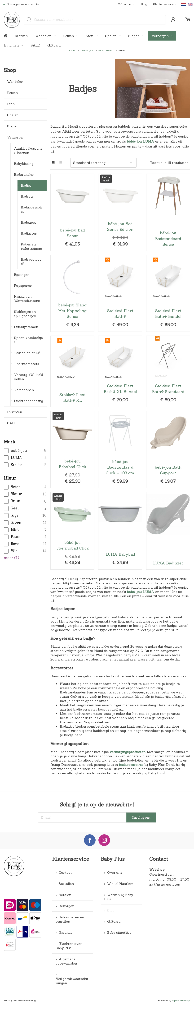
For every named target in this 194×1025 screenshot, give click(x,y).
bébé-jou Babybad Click (72, 449)
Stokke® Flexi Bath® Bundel (168, 293)
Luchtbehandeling (28, 401)
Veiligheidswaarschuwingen (72, 981)
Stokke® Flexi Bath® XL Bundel (120, 371)
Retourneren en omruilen (70, 919)
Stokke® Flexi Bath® (120, 293)
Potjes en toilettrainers (31, 246)
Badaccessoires (31, 209)
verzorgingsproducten (128, 752)
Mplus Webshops (181, 1000)
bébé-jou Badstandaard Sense (168, 212)
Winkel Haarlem (120, 884)
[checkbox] (25, 450)
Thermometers (26, 364)
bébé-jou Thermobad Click (72, 530)
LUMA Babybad (120, 530)
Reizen (69, 36)
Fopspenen (23, 285)
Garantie (65, 932)
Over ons (114, 872)
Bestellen (66, 884)
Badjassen (29, 233)
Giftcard (54, 45)
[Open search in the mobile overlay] (95, 19)
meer (11, 557)
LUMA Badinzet (168, 530)
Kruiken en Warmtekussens (27, 298)
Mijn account (126, 4)
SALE (35, 45)
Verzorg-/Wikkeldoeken (28, 377)
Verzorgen (160, 36)
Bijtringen (21, 274)
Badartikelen (24, 174)
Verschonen (24, 390)
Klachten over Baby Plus (69, 946)
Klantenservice (163, 4)
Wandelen (43, 36)
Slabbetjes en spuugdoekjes (25, 313)
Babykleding (23, 164)
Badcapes (28, 222)
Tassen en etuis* (27, 353)
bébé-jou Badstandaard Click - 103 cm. (120, 449)
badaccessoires (131, 764)
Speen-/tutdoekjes (28, 340)
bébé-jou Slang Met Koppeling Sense (72, 293)
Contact (65, 872)
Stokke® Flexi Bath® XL (72, 371)
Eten (90, 36)
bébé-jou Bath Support (168, 449)
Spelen (111, 36)
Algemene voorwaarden (66, 961)
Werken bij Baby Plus (118, 897)
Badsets (27, 196)
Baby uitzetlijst (119, 932)
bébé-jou (134, 141)
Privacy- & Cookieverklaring (20, 1000)
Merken (21, 36)
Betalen (65, 895)
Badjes (26, 185)
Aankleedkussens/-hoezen (28, 150)
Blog (144, 4)
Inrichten (12, 45)
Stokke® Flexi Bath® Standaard (168, 371)
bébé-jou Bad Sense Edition (120, 212)
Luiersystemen (26, 327)
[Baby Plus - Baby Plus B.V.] (12, 19)
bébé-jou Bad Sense (72, 212)
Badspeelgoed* (31, 261)
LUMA (148, 141)
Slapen (134, 36)
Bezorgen (66, 906)
